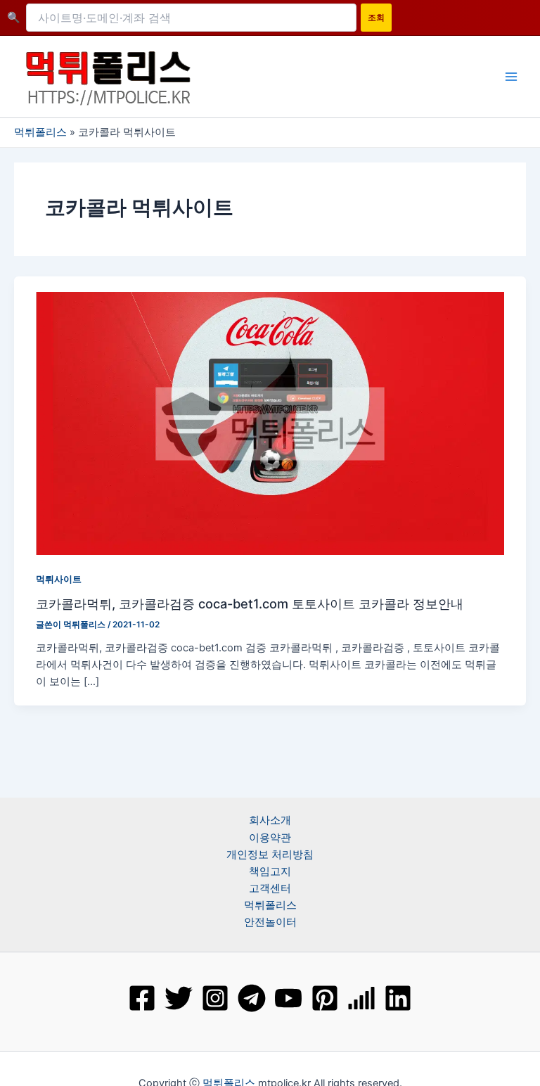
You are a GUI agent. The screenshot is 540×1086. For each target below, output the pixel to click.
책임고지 (270, 871)
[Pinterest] (325, 998)
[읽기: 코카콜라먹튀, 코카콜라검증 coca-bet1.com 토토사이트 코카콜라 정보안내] (270, 422)
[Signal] (361, 998)
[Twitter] (179, 998)
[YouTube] (288, 998)
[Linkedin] (398, 998)
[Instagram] (215, 998)
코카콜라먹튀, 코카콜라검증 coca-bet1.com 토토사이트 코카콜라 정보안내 (249, 603)
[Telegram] (252, 998)
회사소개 (270, 820)
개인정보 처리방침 (270, 854)
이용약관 (270, 837)
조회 (376, 17)
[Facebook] (142, 998)
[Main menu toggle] (511, 76)
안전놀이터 (270, 922)
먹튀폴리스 (40, 132)
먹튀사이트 (59, 579)
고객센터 (270, 888)
